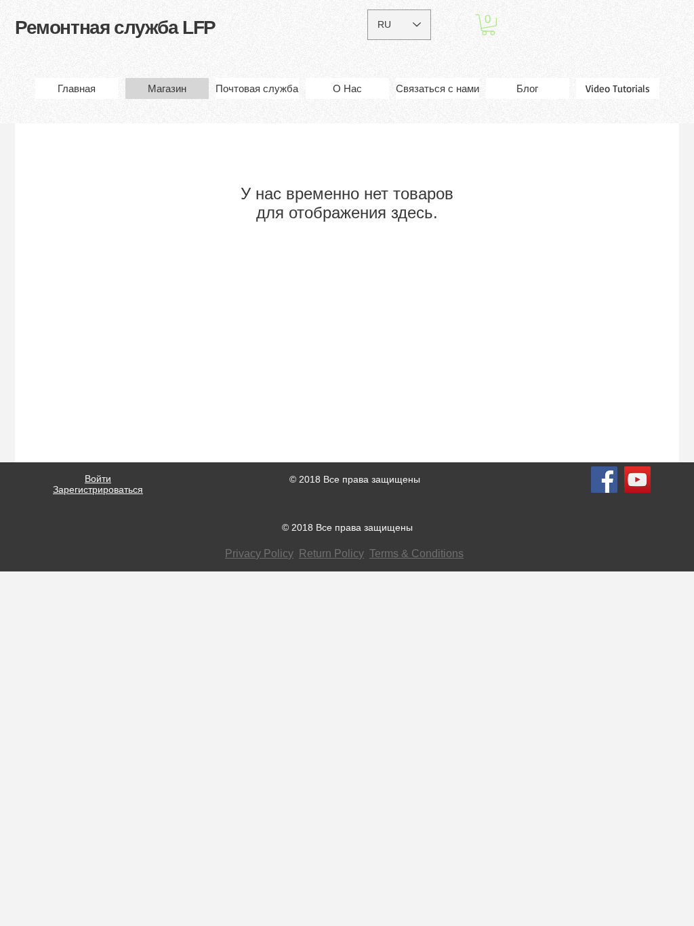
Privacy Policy (259, 553)
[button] (488, 24)
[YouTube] (637, 479)
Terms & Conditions (416, 553)
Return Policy (331, 553)
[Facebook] (604, 479)
